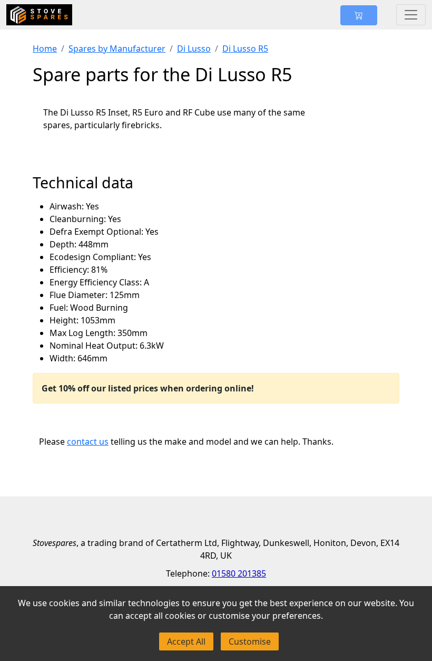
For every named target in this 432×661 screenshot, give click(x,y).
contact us (88, 441)
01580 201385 (239, 573)
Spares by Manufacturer (116, 48)
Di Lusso (194, 48)
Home (45, 48)
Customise (250, 641)
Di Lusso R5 (245, 48)
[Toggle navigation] (411, 14)
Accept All (186, 641)
